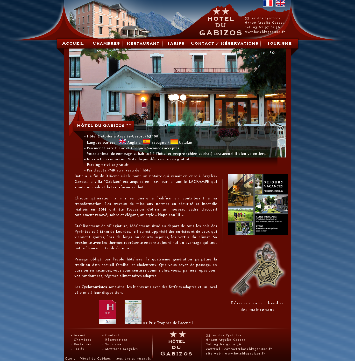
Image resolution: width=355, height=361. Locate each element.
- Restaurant (82, 344)
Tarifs (176, 43)
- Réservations (115, 340)
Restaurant (143, 43)
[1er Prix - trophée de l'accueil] (133, 322)
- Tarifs (77, 349)
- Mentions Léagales (120, 349)
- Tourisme (111, 344)
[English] (280, 5)
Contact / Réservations (224, 43)
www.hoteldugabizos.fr (265, 32)
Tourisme (279, 43)
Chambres (106, 43)
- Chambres (81, 340)
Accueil (73, 43)
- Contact (111, 335)
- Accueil (79, 335)
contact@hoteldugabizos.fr (248, 349)
